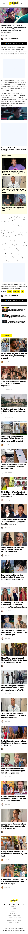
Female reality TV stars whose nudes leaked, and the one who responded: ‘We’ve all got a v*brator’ (14, 605)
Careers (14, 911)
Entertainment (14, 38)
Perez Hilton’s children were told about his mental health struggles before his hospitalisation (13, 771)
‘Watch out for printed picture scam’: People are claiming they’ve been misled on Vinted (14, 466)
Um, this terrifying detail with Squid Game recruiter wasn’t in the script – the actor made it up (16, 322)
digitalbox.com (15, 932)
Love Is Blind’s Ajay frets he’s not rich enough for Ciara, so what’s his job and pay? (14, 356)
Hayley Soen (7, 38)
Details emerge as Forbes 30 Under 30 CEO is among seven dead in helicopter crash (13, 209)
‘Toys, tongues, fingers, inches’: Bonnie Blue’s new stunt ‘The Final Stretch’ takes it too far (14, 191)
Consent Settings (14, 920)
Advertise (14, 913)
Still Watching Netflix (17, 225)
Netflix (9, 291)
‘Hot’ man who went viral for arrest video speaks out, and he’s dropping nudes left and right (14, 632)
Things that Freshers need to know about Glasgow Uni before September (13, 383)
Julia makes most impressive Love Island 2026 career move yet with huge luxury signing (13, 826)
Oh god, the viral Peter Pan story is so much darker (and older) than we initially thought (14, 494)
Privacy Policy (14, 922)
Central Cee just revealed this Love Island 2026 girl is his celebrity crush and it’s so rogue (14, 743)
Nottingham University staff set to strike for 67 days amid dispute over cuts (13, 411)
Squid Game (16, 291)
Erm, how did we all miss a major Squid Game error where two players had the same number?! (16, 316)
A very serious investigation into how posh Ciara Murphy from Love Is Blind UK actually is (14, 881)
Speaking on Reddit (6, 253)
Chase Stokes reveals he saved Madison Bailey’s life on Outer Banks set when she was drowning (14, 660)
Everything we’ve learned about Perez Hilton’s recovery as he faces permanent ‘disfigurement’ (13, 173)
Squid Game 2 (21, 47)
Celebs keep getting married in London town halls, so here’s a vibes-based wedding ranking (12, 439)
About (14, 908)
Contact (14, 906)
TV (22, 291)
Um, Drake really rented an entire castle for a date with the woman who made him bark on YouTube (12, 688)
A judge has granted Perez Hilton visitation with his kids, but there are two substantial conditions (13, 798)
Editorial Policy (14, 915)
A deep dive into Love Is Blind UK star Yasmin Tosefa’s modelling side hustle (14, 854)
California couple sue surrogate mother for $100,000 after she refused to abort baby (12, 549)
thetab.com (11, 928)
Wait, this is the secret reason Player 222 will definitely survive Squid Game (16, 310)
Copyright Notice (14, 918)
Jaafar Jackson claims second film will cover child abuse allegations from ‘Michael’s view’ (13, 522)
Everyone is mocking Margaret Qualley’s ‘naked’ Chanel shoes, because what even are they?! (12, 577)
